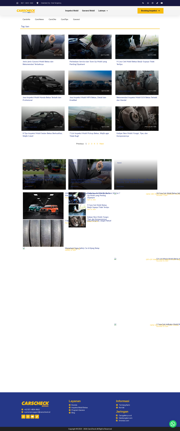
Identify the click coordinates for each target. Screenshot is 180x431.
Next (102, 144)
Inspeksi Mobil (71, 11)
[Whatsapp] (23, 417)
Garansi (76, 19)
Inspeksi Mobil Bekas (30, 91)
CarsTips (64, 19)
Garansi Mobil (88, 11)
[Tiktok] (37, 417)
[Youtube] (32, 417)
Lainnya (101, 11)
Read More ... (29, 186)
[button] (143, 3)
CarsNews (39, 19)
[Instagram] (28, 417)
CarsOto (52, 19)
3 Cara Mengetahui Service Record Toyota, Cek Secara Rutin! (135, 180)
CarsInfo (26, 19)
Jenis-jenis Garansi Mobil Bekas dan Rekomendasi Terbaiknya (88, 180)
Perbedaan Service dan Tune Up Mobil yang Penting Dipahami (98, 195)
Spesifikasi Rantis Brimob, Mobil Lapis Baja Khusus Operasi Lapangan (42, 179)
